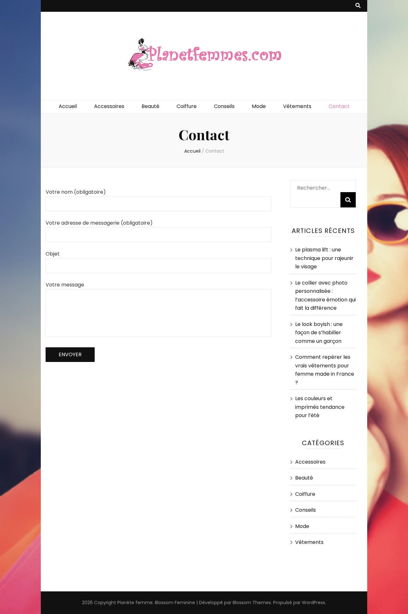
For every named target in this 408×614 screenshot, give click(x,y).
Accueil (68, 106)
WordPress (313, 602)
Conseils (224, 106)
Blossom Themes (252, 602)
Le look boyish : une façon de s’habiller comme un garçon (319, 333)
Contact (339, 106)
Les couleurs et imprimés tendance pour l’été (320, 407)
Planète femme (135, 602)
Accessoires (109, 106)
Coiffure (187, 106)
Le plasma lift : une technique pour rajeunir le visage (324, 258)
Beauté (150, 106)
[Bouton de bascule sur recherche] (358, 6)
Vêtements (297, 106)
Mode (259, 106)
